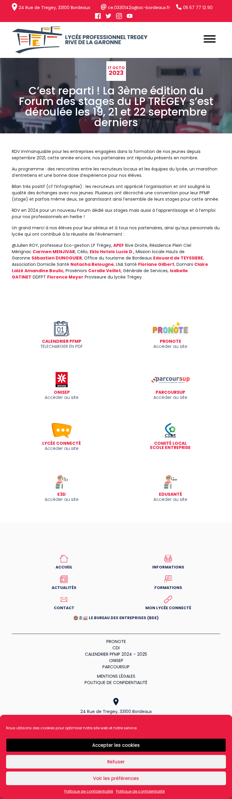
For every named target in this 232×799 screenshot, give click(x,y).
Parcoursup (116, 667)
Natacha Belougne (92, 264)
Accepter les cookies (116, 745)
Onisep (116, 660)
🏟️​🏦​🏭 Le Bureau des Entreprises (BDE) (116, 618)
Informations (168, 567)
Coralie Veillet (104, 271)
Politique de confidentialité (88, 791)
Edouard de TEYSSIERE (178, 258)
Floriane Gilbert (156, 264)
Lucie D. (125, 252)
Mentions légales (116, 676)
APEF (118, 245)
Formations (168, 587)
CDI (116, 648)
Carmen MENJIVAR (54, 252)
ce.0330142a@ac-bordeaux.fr (139, 8)
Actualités (64, 587)
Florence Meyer (65, 277)
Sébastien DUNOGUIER (56, 258)
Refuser (116, 762)
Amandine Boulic (43, 271)
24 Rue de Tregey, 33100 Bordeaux (54, 8)
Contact (64, 607)
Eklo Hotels (102, 252)
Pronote (116, 641)
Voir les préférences (116, 778)
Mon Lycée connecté (168, 607)
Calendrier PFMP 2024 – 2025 (116, 654)
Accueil (64, 567)
